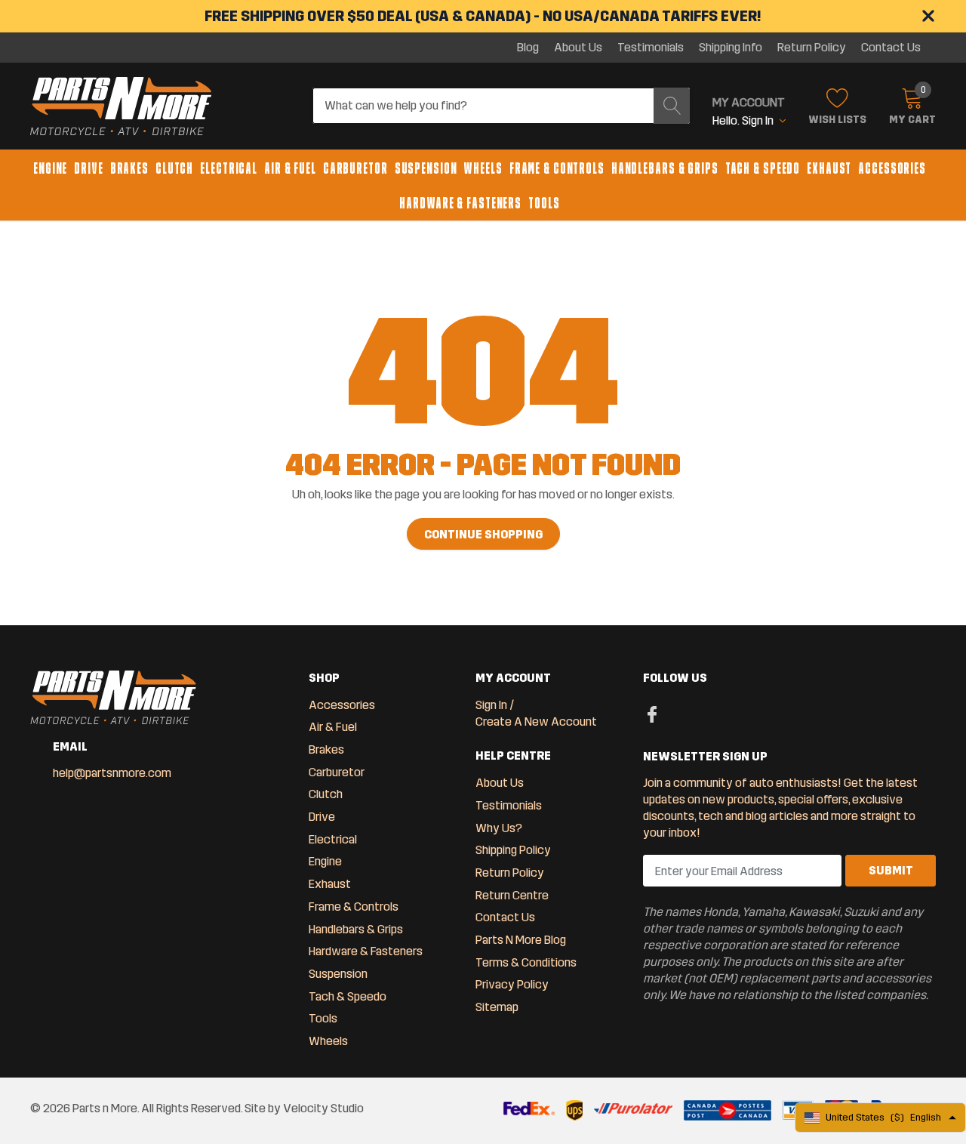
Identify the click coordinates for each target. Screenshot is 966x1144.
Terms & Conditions (526, 962)
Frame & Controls (557, 168)
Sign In (491, 705)
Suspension (426, 168)
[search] (672, 106)
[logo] (120, 106)
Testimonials (650, 48)
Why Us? (498, 828)
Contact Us (891, 48)
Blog (528, 48)
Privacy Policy (512, 984)
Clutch (174, 168)
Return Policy (811, 48)
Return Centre (512, 895)
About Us (578, 48)
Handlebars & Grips (664, 168)
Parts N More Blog (520, 940)
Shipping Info (730, 48)
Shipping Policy (513, 850)
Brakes (129, 168)
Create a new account (536, 721)
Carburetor (355, 168)
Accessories (892, 168)
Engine (50, 168)
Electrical (228, 168)
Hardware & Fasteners (460, 203)
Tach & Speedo (762, 168)
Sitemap (496, 1007)
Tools (543, 203)
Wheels (482, 168)
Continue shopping (483, 534)
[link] (652, 713)
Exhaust (829, 168)
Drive (88, 168)
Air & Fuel (290, 168)
